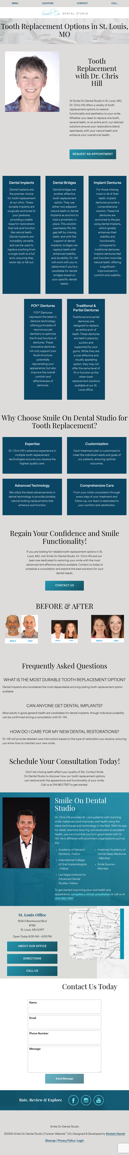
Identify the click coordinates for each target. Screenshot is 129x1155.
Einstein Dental (115, 1134)
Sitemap (50, 1141)
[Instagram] (86, 1100)
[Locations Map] (97, 933)
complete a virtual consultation (90, 894)
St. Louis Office (32, 915)
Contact (82, 4)
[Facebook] (73, 1100)
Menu (15, 4)
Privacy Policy (66, 1141)
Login (80, 1141)
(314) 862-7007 (64, 898)
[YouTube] (99, 1100)
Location (47, 4)
